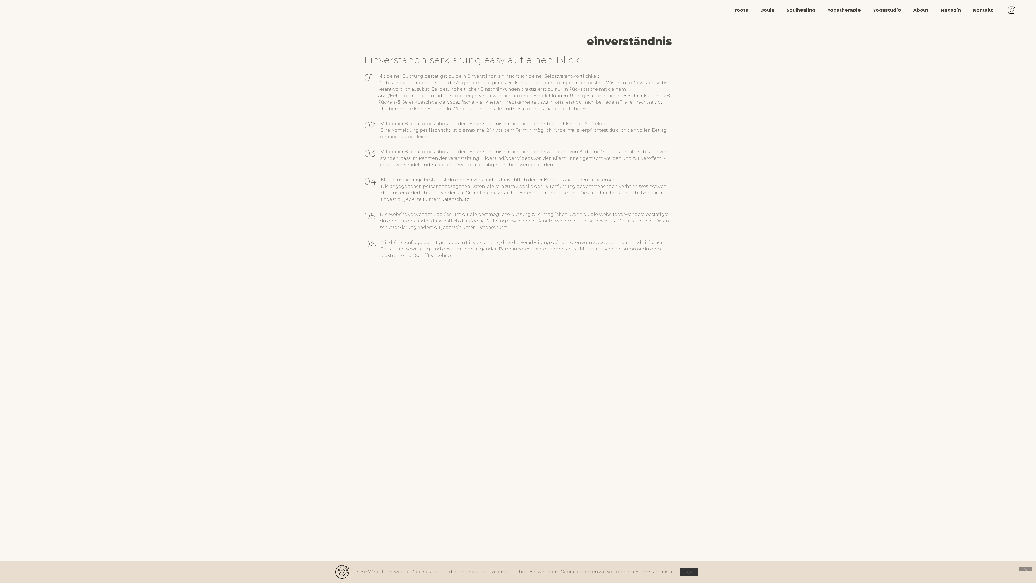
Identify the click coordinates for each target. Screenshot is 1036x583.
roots (741, 10)
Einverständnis (651, 571)
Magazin (950, 10)
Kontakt (983, 10)
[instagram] (1012, 10)
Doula (767, 10)
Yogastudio (887, 10)
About (920, 10)
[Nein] (1025, 569)
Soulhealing (800, 10)
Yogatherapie (844, 10)
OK (689, 572)
